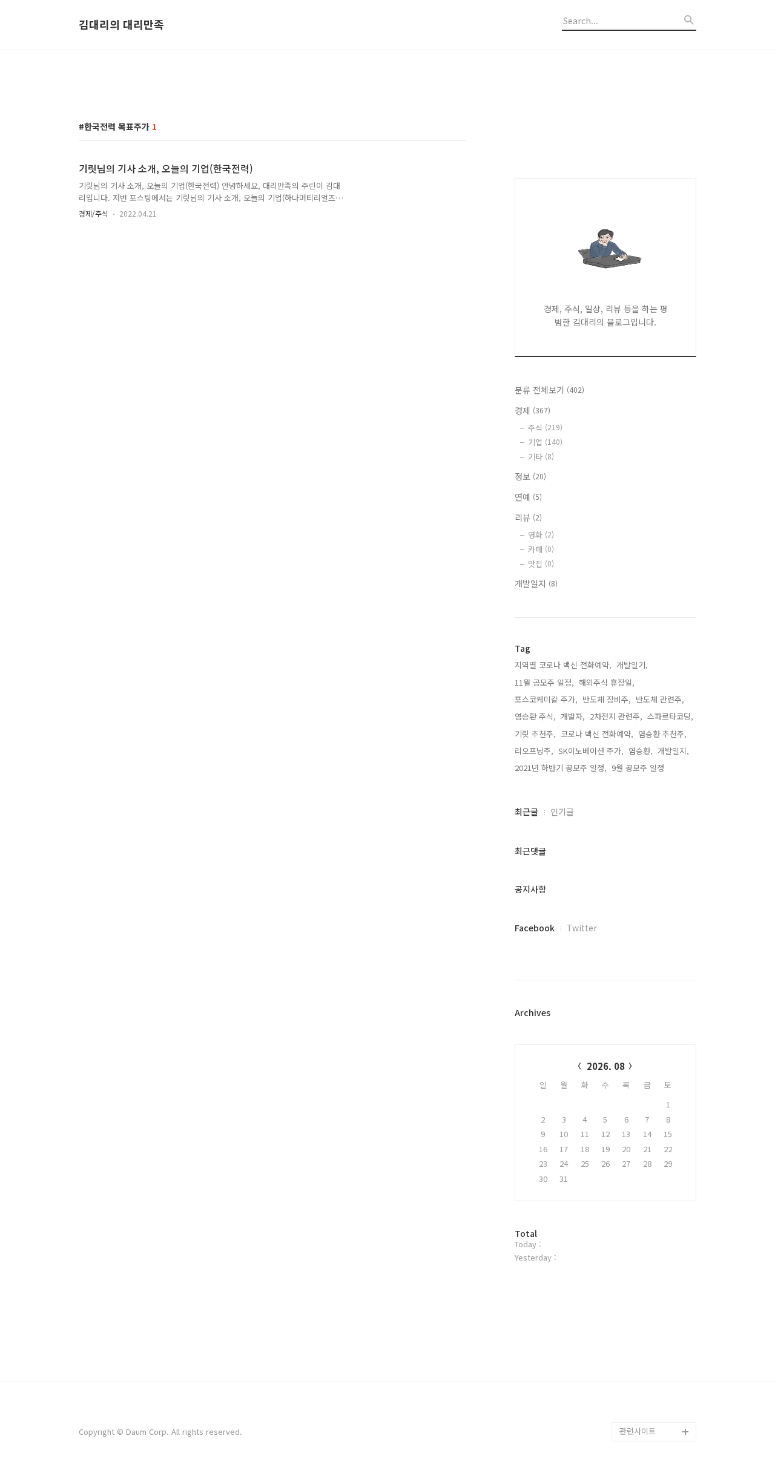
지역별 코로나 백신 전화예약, (563, 665)
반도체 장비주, (606, 699)
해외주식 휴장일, (607, 682)
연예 (528, 497)
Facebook (535, 928)
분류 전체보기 (549, 390)
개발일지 (536, 583)
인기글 (562, 811)
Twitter (582, 928)
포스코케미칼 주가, (546, 699)
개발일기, (632, 665)
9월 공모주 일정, (639, 767)
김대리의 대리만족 (121, 24)
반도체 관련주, (660, 699)
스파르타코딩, (670, 716)
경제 (532, 410)
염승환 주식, (535, 716)
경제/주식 (93, 213)
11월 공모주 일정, (544, 682)
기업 (545, 442)
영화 (541, 534)
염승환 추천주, (662, 734)
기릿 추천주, (535, 734)
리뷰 (528, 517)
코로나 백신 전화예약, (597, 734)
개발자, (573, 716)
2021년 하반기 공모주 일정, (561, 767)
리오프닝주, (534, 750)
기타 (541, 456)
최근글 (526, 811)
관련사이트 (637, 1431)
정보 (530, 476)
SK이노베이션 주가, (591, 750)
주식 (545, 427)
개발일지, (673, 750)
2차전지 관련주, (616, 716)
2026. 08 (606, 1066)
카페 (541, 549)
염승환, (640, 750)
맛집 (541, 563)
